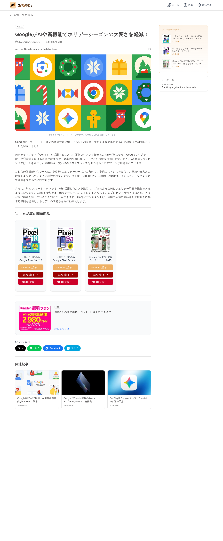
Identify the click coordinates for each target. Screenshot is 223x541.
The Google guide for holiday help (38, 49)
